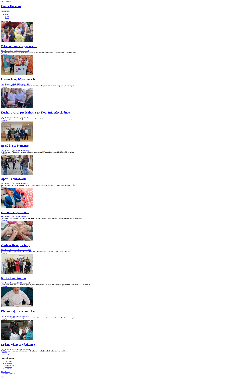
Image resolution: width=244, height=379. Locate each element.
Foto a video (8, 362)
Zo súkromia (8, 367)
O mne (7, 18)
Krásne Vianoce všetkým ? (18, 344)
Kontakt (7, 16)
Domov (7, 14)
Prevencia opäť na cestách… (19, 79)
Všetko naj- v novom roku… (19, 311)
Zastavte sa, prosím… (15, 212)
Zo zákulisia (8, 368)
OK (2, 377)
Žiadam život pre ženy (15, 245)
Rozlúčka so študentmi (15, 145)
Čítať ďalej (4, 54)
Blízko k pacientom (13, 278)
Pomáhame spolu (10, 365)
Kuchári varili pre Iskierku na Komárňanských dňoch (36, 112)
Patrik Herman (11, 6)
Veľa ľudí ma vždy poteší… (19, 46)
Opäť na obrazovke (13, 179)
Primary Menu (5, 11)
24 (8, 354)
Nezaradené (8, 363)
